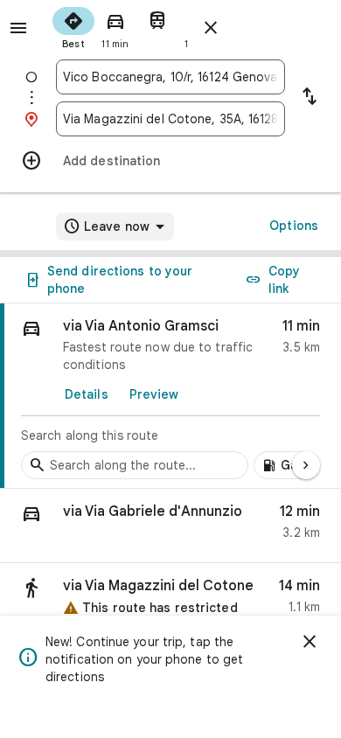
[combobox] (170, 76)
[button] (170, 526)
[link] (170, 396)
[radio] (73, 26)
